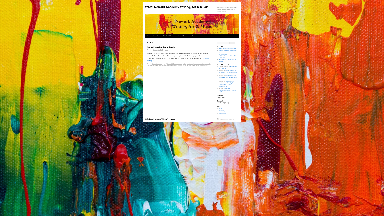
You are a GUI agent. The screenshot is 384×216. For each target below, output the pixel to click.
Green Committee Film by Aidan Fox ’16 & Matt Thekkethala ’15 (228, 72)
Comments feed (222, 112)
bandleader (190, 64)
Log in (220, 108)
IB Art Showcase (223, 54)
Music (154, 64)
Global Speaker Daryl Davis (161, 47)
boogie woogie (206, 64)
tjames (166, 50)
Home (149, 36)
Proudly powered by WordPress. (226, 119)
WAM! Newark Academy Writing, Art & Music (176, 7)
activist (180, 64)
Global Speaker (151, 65)
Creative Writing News (169, 36)
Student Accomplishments (185, 36)
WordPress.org (222, 113)
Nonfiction (159, 64)
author (184, 64)
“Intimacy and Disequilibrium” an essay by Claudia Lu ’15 (227, 90)
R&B (172, 65)
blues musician (198, 64)
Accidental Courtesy (172, 64)
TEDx (188, 65)
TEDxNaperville (194, 65)
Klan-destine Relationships (163, 65)
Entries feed (221, 110)
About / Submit (157, 36)
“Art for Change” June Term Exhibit (227, 48)
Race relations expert (180, 65)
